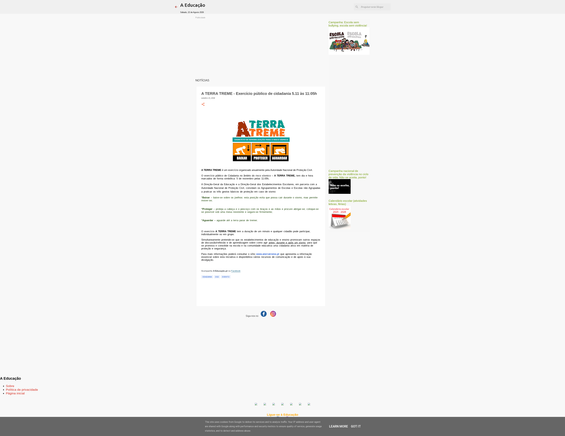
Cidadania (207, 277)
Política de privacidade (22, 389)
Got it (356, 426)
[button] (203, 104)
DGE (217, 277)
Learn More (338, 426)
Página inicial (15, 393)
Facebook (235, 271)
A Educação (192, 5)
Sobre (10, 386)
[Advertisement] (260, 39)
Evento (225, 277)
